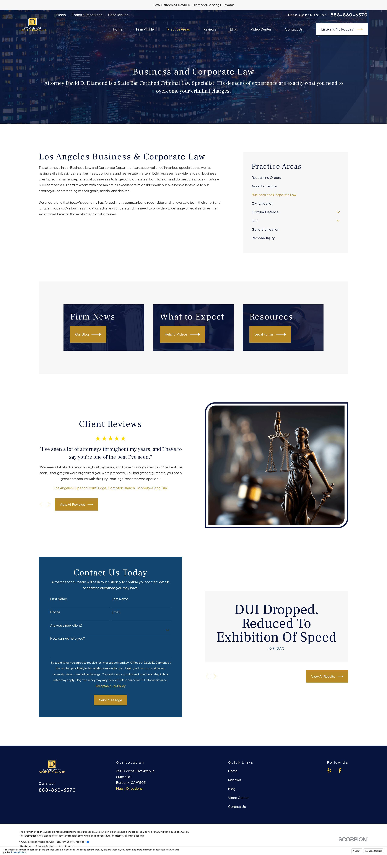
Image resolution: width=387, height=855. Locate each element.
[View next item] (49, 504)
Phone (55, 612)
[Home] (32, 24)
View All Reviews (72, 504)
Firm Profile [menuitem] (145, 29)
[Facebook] (340, 770)
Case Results (118, 15)
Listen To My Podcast (337, 29)
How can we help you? (67, 638)
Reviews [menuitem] (209, 29)
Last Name (120, 599)
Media (61, 15)
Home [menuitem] (117, 29)
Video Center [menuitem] (261, 29)
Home (233, 771)
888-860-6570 (349, 15)
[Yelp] (329, 770)
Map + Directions (129, 788)
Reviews (234, 780)
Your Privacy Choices (71, 841)
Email (116, 612)
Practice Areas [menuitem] (178, 29)
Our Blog (82, 334)
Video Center (238, 797)
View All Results (323, 676)
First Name (58, 599)
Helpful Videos (176, 334)
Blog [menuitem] (233, 29)
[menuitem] (296, 177)
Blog (231, 789)
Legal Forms (264, 334)
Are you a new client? (66, 625)
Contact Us (237, 806)
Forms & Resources (87, 15)
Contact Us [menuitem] (294, 29)
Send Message (110, 700)
